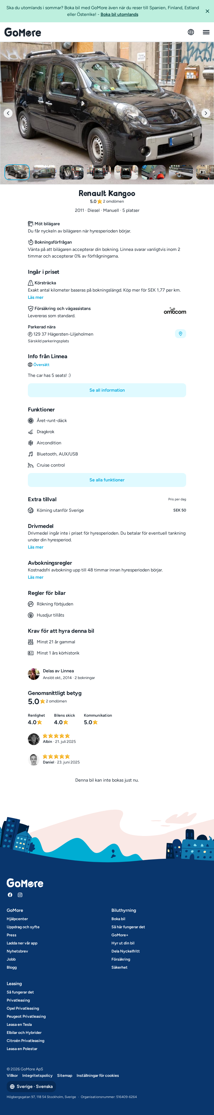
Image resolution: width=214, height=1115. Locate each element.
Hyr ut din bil (122, 943)
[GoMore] (22, 32)
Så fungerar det (20, 992)
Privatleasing (18, 1000)
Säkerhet (119, 967)
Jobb (11, 959)
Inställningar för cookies (98, 1075)
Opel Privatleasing (23, 1008)
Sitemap (64, 1075)
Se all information (107, 390)
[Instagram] (20, 894)
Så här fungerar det (128, 927)
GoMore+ (119, 935)
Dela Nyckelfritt (125, 951)
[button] (207, 11)
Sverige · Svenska (35, 1086)
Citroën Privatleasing (25, 1040)
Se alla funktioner (107, 480)
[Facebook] (10, 894)
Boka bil (118, 919)
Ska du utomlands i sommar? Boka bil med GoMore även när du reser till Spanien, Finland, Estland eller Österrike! (102, 11)
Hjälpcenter (17, 919)
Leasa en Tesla (19, 1024)
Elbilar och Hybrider (24, 1032)
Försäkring (120, 959)
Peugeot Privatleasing (26, 1016)
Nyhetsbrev (17, 951)
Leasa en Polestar (22, 1048)
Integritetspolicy (37, 1075)
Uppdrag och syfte (23, 927)
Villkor (12, 1075)
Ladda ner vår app (22, 943)
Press (11, 935)
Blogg (12, 967)
